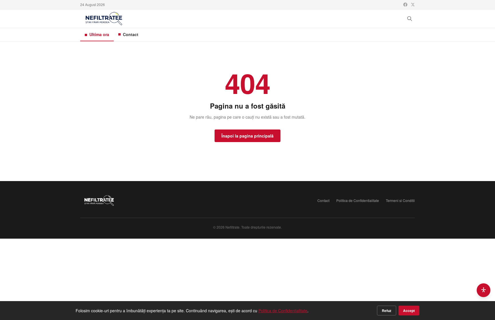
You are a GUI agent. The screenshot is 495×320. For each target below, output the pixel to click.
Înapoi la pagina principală (247, 136)
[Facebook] (405, 5)
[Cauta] (409, 18)
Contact (130, 34)
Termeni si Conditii (400, 200)
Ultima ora (99, 34)
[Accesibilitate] (483, 290)
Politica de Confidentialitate (357, 200)
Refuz (386, 310)
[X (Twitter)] (413, 5)
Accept (409, 310)
